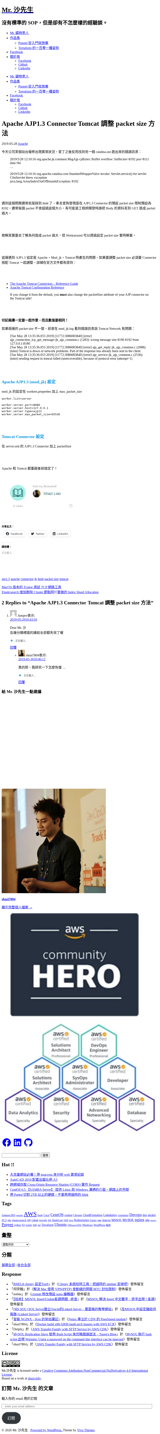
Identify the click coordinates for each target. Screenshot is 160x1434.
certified (68, 1215)
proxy (153, 1220)
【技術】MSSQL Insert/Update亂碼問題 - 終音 (45, 1299)
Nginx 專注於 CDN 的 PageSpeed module (97, 1319)
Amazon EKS (8, 1215)
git (29, 1220)
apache (15, 579)
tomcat (64, 579)
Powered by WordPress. (46, 1430)
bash (40, 1215)
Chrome (77, 1215)
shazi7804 (8, 899)
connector (27, 579)
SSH (35, 1225)
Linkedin (24, 68)
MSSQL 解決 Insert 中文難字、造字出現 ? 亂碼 (121, 1299)
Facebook (16, 52)
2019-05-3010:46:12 (31, 659)
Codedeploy (110, 1215)
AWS (30, 1214)
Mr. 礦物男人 (19, 33)
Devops (135, 1214)
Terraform (47, 1224)
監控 (108, 1225)
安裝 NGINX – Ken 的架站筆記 (35, 1319)
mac (99, 1220)
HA (49, 1220)
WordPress (99, 1224)
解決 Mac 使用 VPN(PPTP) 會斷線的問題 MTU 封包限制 (74, 1289)
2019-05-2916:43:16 (23, 619)
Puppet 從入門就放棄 (33, 43)
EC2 (4, 1220)
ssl (39, 1224)
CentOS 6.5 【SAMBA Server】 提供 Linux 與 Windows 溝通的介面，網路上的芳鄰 (69, 1189)
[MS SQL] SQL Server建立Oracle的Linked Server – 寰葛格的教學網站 (62, 1309)
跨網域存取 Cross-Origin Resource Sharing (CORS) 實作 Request (55, 1184)
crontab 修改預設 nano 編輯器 (52, 1294)
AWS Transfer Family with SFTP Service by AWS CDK (69, 1329)
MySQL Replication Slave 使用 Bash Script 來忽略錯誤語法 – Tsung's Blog (64, 1334)
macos (106, 1220)
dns (144, 1215)
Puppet (7, 1224)
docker (152, 1215)
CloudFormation (92, 1215)
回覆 (13, 647)
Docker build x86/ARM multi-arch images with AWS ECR (76, 1324)
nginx (139, 1219)
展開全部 (8, 1265)
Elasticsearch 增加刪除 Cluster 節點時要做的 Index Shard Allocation (50, 592)
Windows (87, 1224)
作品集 (15, 38)
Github (23, 64)
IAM (66, 1220)
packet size (51, 579)
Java (71, 1220)
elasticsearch (19, 1220)
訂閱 (11, 1418)
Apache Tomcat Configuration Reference (37, 287)
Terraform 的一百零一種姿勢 (38, 48)
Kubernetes (81, 1220)
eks (9, 1220)
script (29, 1224)
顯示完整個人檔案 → (17, 907)
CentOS (57, 1214)
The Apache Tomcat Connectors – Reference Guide (44, 283)
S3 (23, 1224)
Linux (93, 1220)
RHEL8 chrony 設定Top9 (30, 1284)
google (43, 1220)
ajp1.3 (6, 579)
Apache (23, 143)
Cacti (47, 1215)
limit (41, 579)
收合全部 (24, 1265)
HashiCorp (57, 1220)
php (147, 1220)
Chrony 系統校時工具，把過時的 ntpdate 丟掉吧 (92, 1284)
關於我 (15, 57)
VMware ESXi (74, 1225)
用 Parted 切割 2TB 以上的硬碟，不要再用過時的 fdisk (49, 1194)
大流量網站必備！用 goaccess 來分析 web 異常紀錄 (47, 1174)
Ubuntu (60, 1224)
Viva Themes (86, 1430)
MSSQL (116, 1220)
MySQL (128, 1220)
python (17, 1225)
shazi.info (34, 1378)
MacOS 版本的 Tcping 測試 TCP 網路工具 (31, 587)
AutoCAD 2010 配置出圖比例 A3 (33, 1179)
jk (35, 579)
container (123, 1215)
